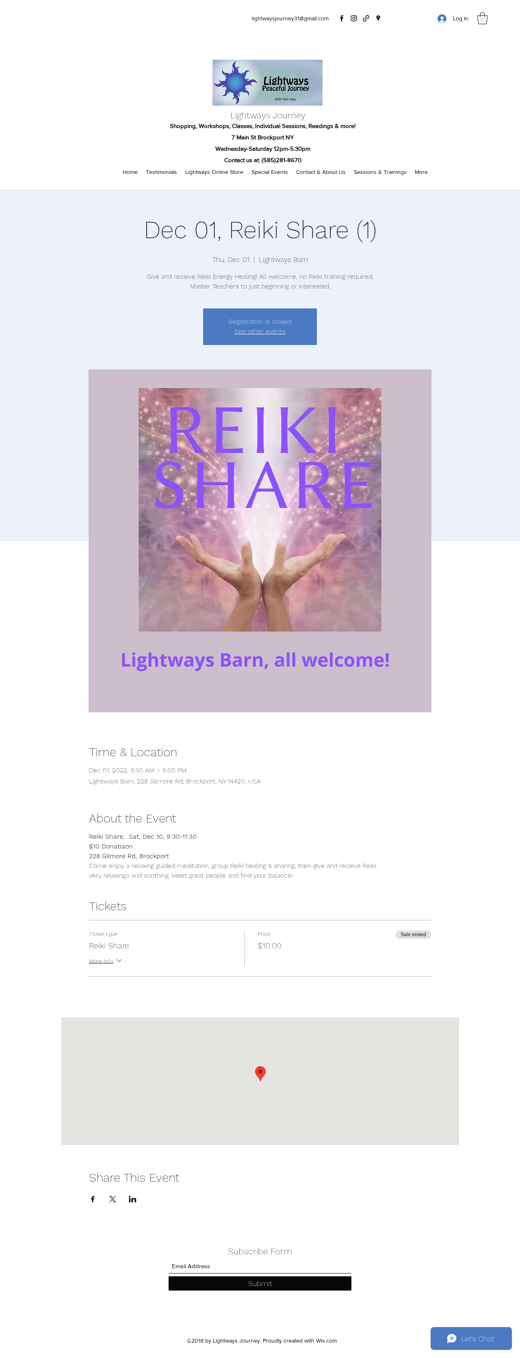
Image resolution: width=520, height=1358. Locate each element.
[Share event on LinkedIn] (132, 1199)
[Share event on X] (113, 1199)
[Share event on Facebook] (93, 1199)
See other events (260, 331)
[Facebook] (342, 18)
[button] (482, 18)
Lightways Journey (268, 115)
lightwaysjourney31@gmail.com (290, 18)
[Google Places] (378, 18)
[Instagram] (354, 18)
